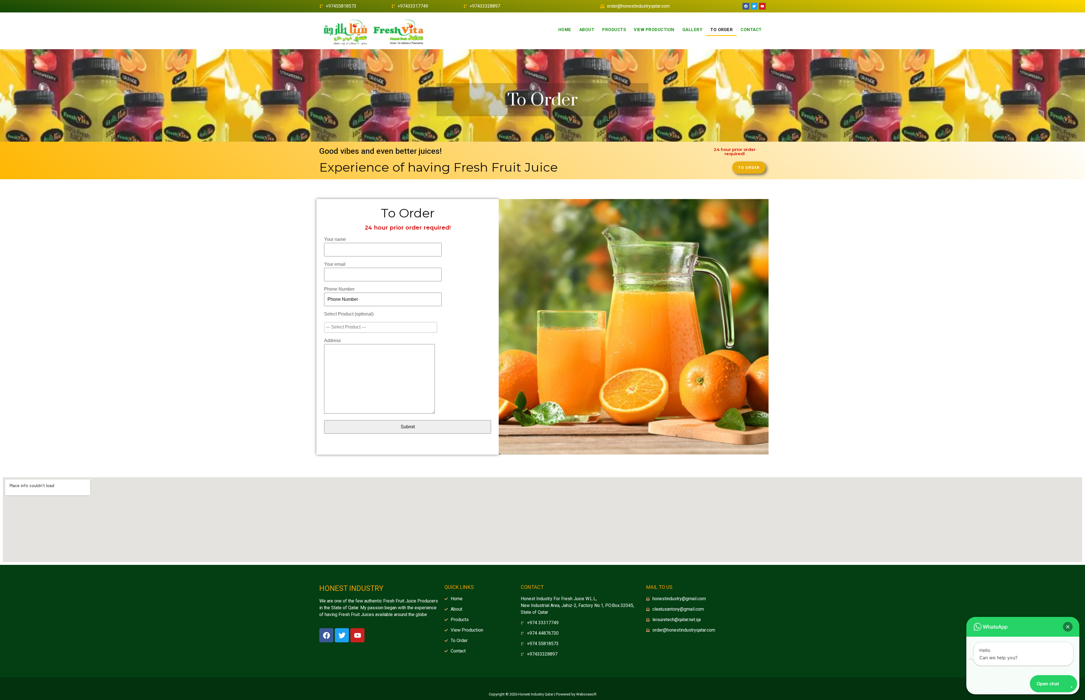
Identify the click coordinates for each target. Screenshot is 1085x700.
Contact (751, 29)
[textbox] (382, 327)
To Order (721, 29)
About (586, 29)
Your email (335, 264)
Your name (335, 239)
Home (564, 29)
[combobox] (380, 327)
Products (614, 29)
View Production (654, 29)
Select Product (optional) (349, 314)
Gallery (692, 29)
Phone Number (339, 289)
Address (332, 340)
